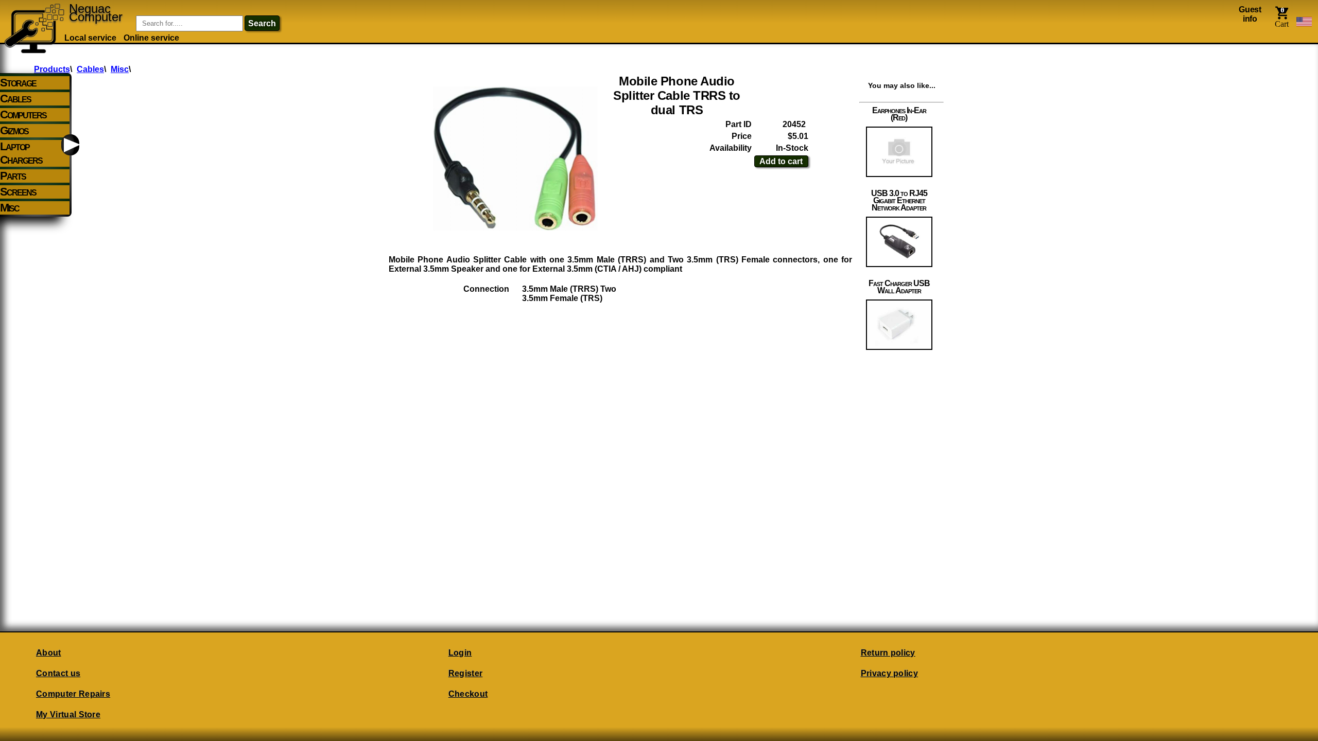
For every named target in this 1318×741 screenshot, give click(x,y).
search (262, 23)
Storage (18, 82)
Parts (13, 175)
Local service (90, 37)
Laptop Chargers (21, 153)
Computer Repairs (73, 694)
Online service (151, 37)
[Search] (121, 15)
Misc (9, 207)
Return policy (888, 652)
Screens (18, 191)
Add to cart (781, 161)
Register (465, 673)
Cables (15, 98)
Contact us (58, 673)
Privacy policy (889, 673)
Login (460, 652)
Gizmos (14, 130)
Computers (23, 114)
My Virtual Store (68, 714)
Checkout (468, 694)
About (48, 652)
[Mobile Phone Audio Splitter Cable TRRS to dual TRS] (515, 158)
